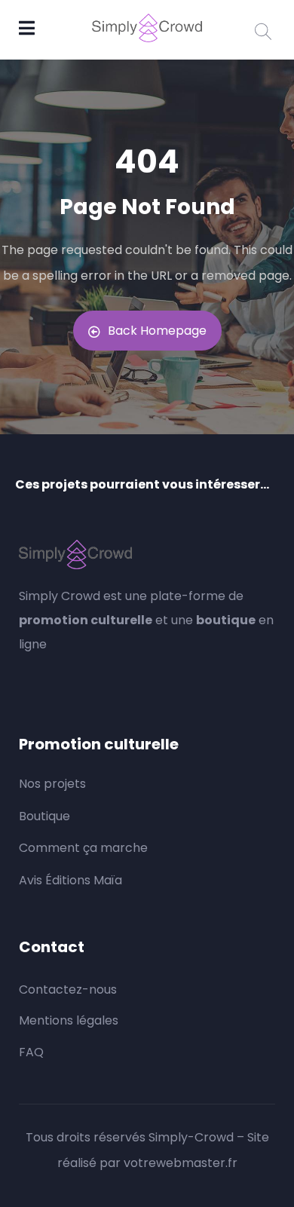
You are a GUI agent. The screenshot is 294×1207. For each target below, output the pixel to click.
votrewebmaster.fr (180, 1163)
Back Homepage (157, 330)
